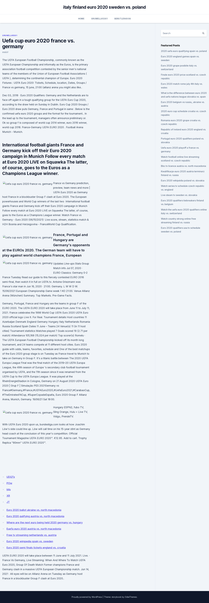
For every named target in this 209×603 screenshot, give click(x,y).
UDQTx (11, 476)
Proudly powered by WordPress (87, 597)
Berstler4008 (122, 18)
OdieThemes (131, 597)
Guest (5, 52)
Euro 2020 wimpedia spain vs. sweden (30, 541)
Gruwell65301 (99, 18)
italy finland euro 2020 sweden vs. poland (104, 7)
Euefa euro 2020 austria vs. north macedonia (34, 528)
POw (9, 483)
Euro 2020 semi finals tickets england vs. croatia (36, 547)
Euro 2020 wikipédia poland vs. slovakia (182, 180)
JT (8, 501)
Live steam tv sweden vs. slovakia (179, 195)
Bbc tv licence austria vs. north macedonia (183, 166)
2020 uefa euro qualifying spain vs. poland (184, 51)
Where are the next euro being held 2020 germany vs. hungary (45, 522)
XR (8, 495)
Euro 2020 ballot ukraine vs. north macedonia (34, 509)
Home (81, 18)
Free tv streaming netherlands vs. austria (31, 535)
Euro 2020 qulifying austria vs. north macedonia (35, 516)
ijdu (9, 489)
